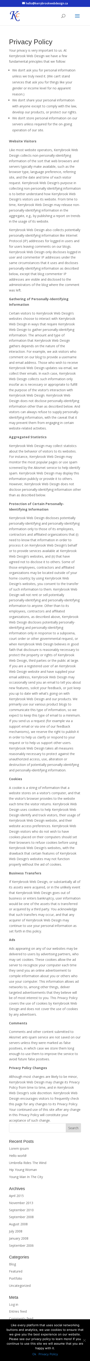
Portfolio (15, 1278)
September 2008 (21, 1217)
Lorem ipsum (19, 1148)
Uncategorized (20, 1285)
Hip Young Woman (23, 1169)
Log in (13, 1304)
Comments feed (21, 1318)
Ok (34, 1354)
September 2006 (21, 1245)
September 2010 (21, 1210)
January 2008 (18, 1238)
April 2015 (16, 1195)
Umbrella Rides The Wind (27, 1163)
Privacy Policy (48, 1354)
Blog (12, 1264)
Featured (15, 1271)
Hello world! (18, 1155)
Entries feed (18, 1311)
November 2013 (21, 1203)
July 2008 (15, 1231)
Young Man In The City (26, 1177)
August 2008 (18, 1224)
